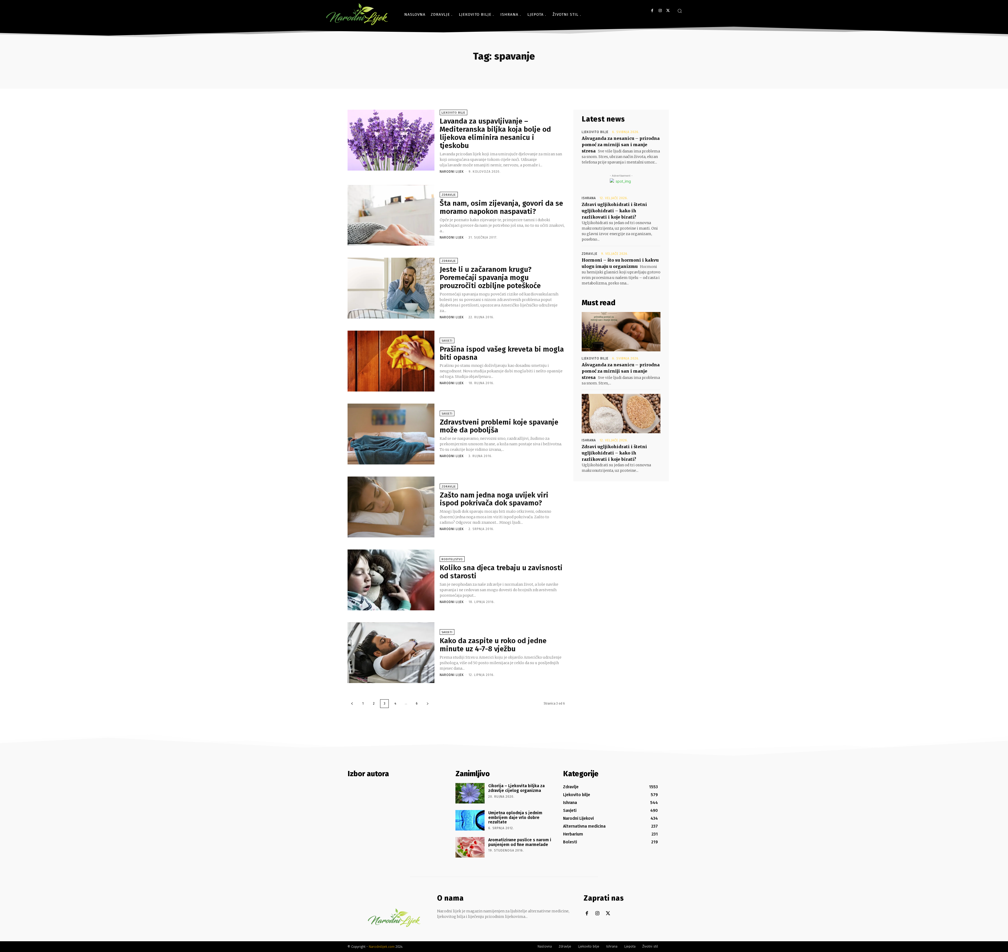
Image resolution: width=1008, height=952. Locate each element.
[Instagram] (660, 10)
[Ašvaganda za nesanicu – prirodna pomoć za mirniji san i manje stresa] (621, 331)
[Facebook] (652, 10)
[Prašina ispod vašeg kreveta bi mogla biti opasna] (391, 361)
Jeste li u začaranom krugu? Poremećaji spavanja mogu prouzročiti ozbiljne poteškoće (490, 277)
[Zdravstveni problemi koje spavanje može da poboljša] (391, 434)
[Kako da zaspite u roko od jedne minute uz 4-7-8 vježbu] (391, 652)
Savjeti (447, 340)
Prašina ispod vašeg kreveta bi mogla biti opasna (502, 353)
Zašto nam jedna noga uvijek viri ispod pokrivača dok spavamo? (494, 499)
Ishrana (589, 198)
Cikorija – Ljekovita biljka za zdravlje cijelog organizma (516, 788)
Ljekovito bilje (453, 112)
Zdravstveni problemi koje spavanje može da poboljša (499, 426)
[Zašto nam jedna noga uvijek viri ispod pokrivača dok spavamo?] (391, 507)
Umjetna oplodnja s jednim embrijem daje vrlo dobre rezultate (515, 817)
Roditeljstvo (452, 559)
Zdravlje (449, 195)
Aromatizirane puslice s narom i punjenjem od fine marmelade (519, 842)
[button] (680, 11)
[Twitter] (668, 10)
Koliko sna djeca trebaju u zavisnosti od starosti (501, 571)
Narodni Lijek (452, 171)
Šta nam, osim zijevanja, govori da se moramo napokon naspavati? (501, 207)
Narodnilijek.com (382, 947)
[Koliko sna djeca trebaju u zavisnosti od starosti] (391, 579)
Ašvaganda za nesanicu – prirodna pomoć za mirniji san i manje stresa (621, 145)
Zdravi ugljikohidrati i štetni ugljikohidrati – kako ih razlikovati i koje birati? (614, 211)
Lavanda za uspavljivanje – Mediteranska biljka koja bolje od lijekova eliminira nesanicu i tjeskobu (495, 133)
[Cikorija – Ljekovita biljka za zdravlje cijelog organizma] (470, 793)
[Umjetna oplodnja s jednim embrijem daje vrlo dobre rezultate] (470, 820)
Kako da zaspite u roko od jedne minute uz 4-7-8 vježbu (493, 644)
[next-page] (427, 703)
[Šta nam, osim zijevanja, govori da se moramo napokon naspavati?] (391, 215)
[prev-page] (352, 703)
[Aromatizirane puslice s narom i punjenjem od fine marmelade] (470, 847)
